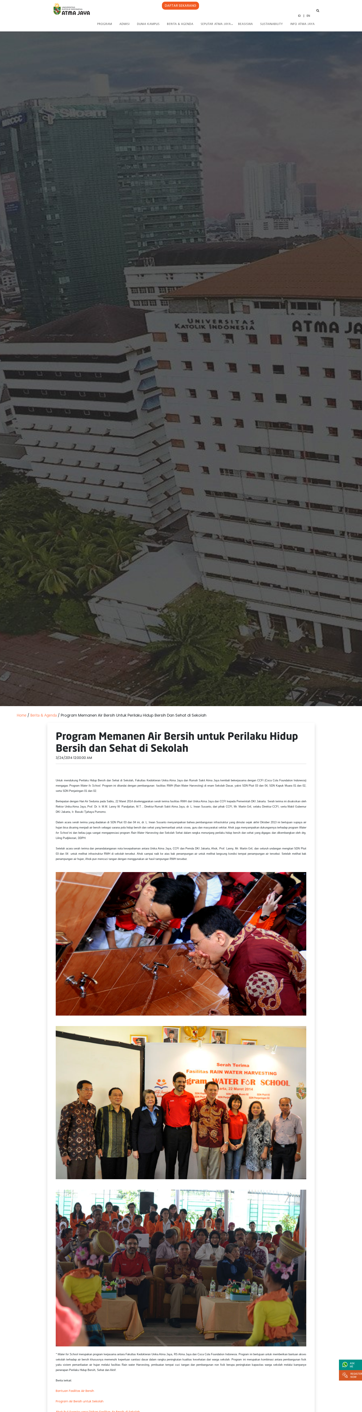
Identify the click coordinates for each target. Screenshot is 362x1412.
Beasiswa (245, 24)
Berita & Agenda (180, 24)
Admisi (124, 24)
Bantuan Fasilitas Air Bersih (75, 1391)
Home (21, 716)
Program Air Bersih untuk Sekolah (79, 1401)
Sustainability (271, 24)
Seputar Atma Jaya (216, 24)
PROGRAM (104, 24)
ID (299, 16)
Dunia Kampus (148, 24)
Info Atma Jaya (302, 24)
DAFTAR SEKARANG (180, 5)
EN (308, 16)
